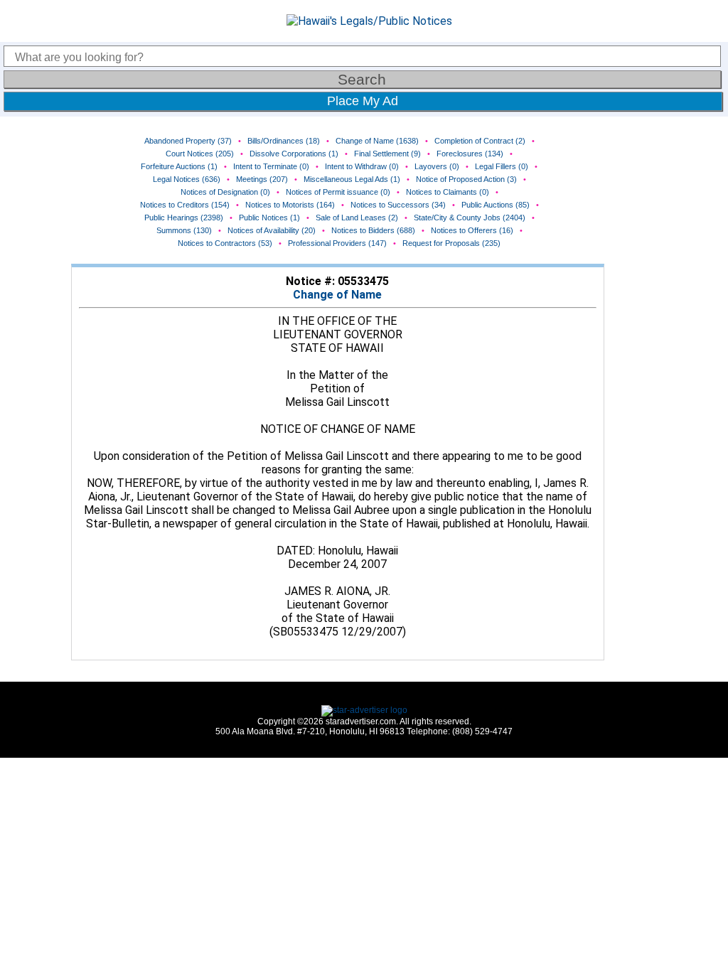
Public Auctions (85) (495, 204)
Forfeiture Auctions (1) (179, 166)
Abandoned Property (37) (188, 140)
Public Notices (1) (269, 217)
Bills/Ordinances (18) (283, 140)
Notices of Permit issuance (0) (338, 192)
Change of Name (337, 294)
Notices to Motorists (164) (290, 204)
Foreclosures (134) (470, 153)
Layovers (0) (436, 166)
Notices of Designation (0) (225, 192)
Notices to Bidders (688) (373, 230)
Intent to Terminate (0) (271, 166)
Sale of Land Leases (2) (357, 217)
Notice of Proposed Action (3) (466, 179)
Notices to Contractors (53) (225, 243)
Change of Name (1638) (377, 140)
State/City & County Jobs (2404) (469, 217)
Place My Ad (362, 101)
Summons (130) (184, 230)
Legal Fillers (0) (501, 166)
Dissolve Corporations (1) (294, 153)
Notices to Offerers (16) (472, 230)
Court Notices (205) (200, 153)
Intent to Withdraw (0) (362, 166)
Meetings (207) (262, 179)
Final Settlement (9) (387, 153)
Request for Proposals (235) (451, 243)
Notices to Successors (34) (398, 204)
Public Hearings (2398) (183, 217)
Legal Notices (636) (186, 179)
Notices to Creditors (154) (185, 204)
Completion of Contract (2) (479, 140)
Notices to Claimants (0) (447, 192)
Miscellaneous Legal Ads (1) (352, 179)
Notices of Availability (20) (272, 230)
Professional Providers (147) (337, 243)
